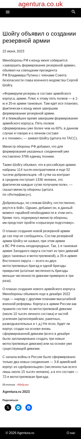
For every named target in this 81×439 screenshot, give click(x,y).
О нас (71, 433)
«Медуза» (23, 384)
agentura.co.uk (40, 4)
